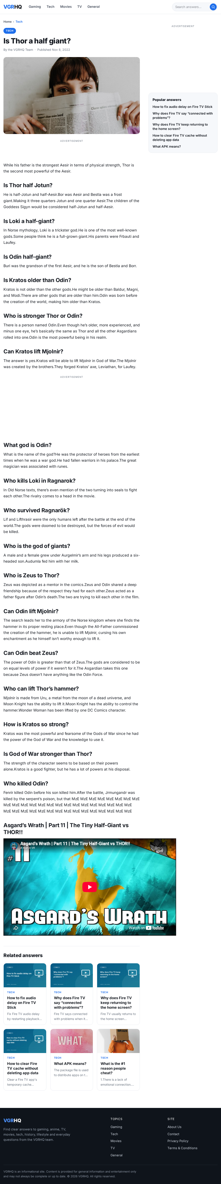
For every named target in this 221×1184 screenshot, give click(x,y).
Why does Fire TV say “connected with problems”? (69, 1003)
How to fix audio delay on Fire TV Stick (21, 1003)
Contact (173, 1134)
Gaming (35, 7)
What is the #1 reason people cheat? (113, 1068)
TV (79, 7)
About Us (174, 1127)
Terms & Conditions (182, 1148)
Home (7, 21)
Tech (50, 7)
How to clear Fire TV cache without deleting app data (22, 1068)
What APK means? (70, 1063)
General (93, 7)
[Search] (213, 6)
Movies (66, 7)
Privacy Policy (177, 1141)
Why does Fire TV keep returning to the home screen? (116, 1003)
